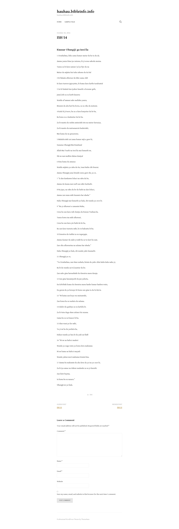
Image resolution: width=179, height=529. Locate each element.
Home (59, 22)
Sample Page (70, 22)
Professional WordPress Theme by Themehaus (73, 519)
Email (59, 471)
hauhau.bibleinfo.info (75, 11)
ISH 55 (59, 407)
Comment (61, 431)
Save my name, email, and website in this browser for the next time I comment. (86, 494)
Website (60, 481)
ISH (91, 395)
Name (59, 461)
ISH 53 (119, 407)
